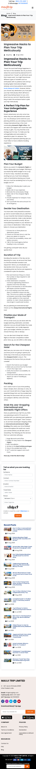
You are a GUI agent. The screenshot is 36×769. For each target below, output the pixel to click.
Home (8, 13)
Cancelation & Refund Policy (26, 733)
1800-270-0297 (21, 1)
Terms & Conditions (7, 730)
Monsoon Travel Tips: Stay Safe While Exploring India (21, 659)
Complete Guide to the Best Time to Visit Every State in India (22, 600)
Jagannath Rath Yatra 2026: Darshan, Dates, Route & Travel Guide (22, 635)
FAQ (2, 746)
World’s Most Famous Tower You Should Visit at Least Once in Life (22, 574)
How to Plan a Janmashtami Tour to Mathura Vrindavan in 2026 (22, 529)
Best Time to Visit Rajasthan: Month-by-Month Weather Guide (22, 617)
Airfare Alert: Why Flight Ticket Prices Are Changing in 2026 (22, 547)
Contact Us (4, 743)
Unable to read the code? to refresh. (16, 512)
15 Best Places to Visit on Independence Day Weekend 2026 (22, 626)
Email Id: (6, 484)
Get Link (30, 712)
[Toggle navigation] (32, 7)
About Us (4, 726)
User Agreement (6, 733)
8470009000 (23, 3)
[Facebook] (2, 701)
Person (5, 496)
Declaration (23, 730)
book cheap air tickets (11, 88)
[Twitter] (11, 701)
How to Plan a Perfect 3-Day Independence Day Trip (22, 591)
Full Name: (6, 472)
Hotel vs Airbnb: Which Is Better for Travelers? (20, 644)
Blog (14, 13)
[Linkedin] (15, 701)
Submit (18, 516)
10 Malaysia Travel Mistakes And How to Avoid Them (22, 652)
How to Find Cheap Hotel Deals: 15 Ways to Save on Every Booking (21, 583)
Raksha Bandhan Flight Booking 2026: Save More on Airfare (22, 538)
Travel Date (7, 490)
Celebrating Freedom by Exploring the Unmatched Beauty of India (21, 565)
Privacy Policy (23, 726)
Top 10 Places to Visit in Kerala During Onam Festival (22, 608)
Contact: (6, 478)
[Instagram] (6, 701)
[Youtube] (19, 701)
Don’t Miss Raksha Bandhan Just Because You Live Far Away (22, 555)
